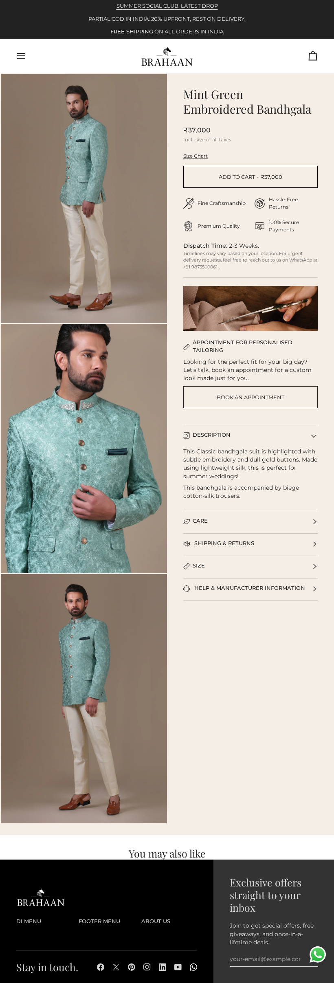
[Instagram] (147, 967)
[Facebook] (100, 967)
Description (212, 435)
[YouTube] (178, 967)
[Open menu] (28, 56)
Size (199, 566)
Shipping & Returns (223, 543)
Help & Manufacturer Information (249, 588)
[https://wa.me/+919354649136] (193, 967)
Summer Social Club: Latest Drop (167, 6)
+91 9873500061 (201, 267)
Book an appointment (250, 397)
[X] (116, 967)
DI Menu (28, 921)
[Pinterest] (131, 967)
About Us (155, 921)
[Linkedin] (162, 967)
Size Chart (195, 156)
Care (200, 521)
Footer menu (99, 921)
